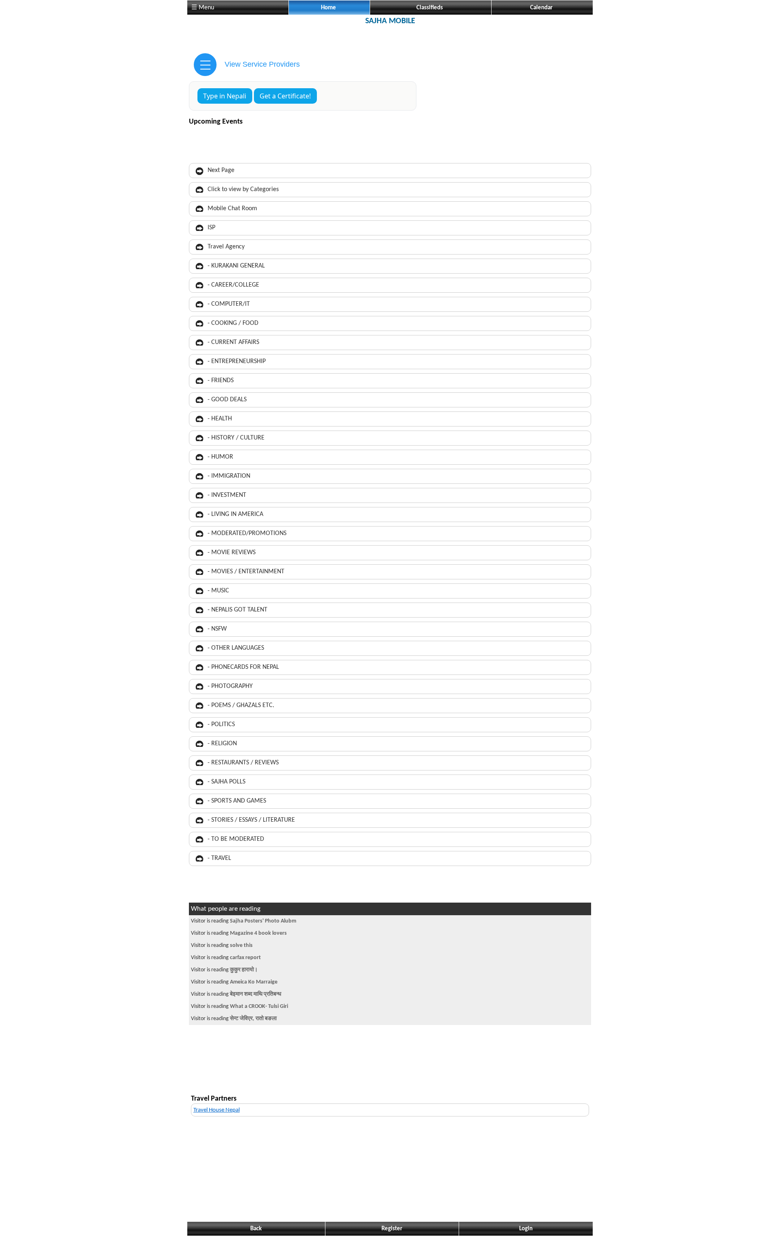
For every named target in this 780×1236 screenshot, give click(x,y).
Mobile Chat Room (232, 208)
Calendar (541, 8)
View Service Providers (262, 64)
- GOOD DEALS (227, 399)
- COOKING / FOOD (233, 323)
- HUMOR (220, 457)
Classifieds (429, 8)
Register (391, 1229)
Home (328, 8)
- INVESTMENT (227, 495)
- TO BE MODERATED (236, 839)
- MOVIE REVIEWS (232, 552)
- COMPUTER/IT (229, 304)
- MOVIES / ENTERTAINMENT (246, 571)
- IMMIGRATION (229, 476)
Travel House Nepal (216, 1110)
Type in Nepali (224, 95)
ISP (211, 227)
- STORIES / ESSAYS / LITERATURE (251, 820)
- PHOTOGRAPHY (230, 686)
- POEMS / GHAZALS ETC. (241, 705)
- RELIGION (222, 743)
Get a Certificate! (285, 95)
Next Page (221, 170)
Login (526, 1229)
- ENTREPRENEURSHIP (237, 361)
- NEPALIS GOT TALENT (237, 610)
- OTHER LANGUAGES (236, 648)
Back (256, 1229)
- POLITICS (221, 724)
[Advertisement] (390, 38)
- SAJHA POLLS (226, 782)
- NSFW (217, 629)
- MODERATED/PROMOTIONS (247, 533)
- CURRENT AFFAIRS (233, 342)
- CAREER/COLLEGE (233, 285)
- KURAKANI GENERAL (236, 266)
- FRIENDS (221, 380)
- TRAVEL (219, 858)
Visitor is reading (243, 921)
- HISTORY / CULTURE (236, 438)
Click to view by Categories (243, 189)
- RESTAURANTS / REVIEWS (243, 762)
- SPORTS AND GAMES (237, 801)
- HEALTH (220, 419)
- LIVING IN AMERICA (235, 514)
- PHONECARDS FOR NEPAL (243, 667)
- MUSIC (218, 591)
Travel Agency (226, 247)
